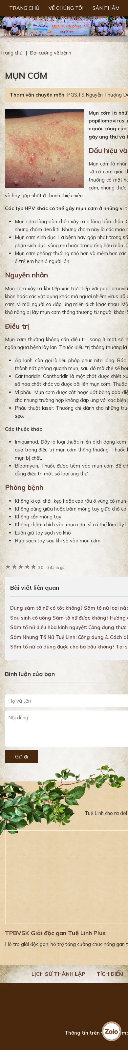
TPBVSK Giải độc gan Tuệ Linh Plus (55, 933)
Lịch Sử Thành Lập (58, 974)
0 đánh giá (52, 567)
